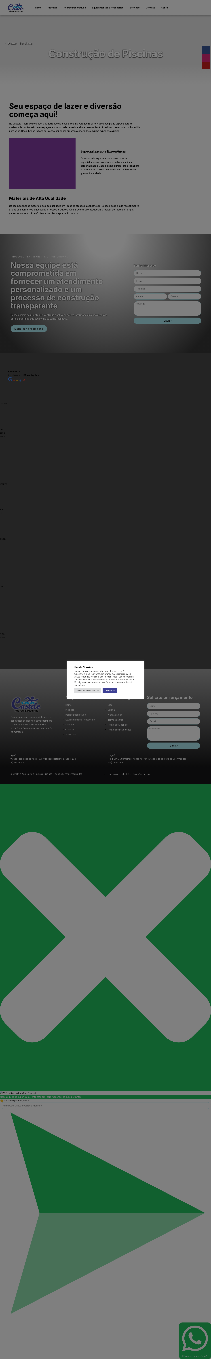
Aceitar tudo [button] (109, 690)
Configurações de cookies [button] (87, 690)
